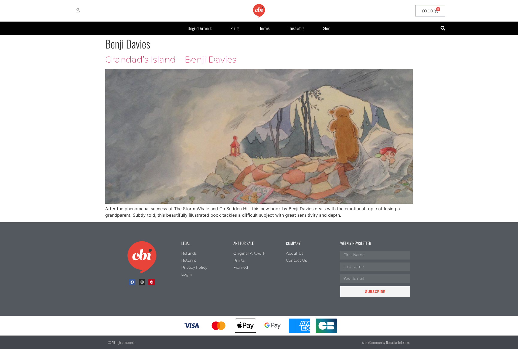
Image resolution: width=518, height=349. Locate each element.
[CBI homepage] (259, 11)
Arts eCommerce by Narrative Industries (386, 342)
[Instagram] (142, 282)
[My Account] (78, 10)
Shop (326, 28)
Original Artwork (200, 28)
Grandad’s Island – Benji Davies (170, 59)
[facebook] (132, 282)
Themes (264, 28)
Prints (234, 28)
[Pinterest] (151, 282)
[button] (443, 28)
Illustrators (296, 28)
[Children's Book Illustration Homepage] (142, 257)
